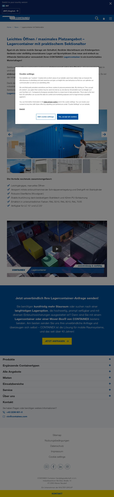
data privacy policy (51, 102)
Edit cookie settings (46, 117)
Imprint (22, 109)
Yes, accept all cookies (68, 117)
